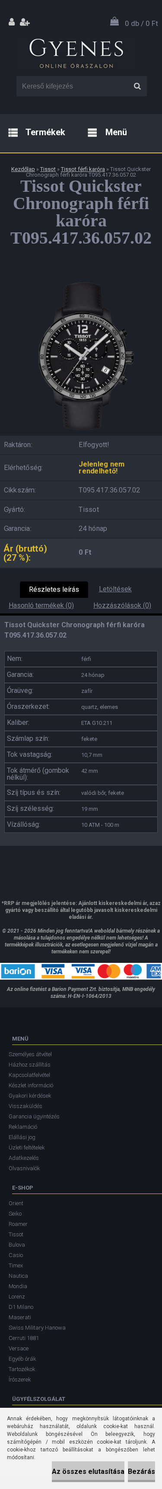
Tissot (48, 169)
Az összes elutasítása (88, 1471)
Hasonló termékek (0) (41, 605)
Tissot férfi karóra (83, 169)
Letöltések (115, 589)
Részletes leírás (54, 589)
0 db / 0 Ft (141, 23)
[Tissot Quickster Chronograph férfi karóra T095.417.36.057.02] (81, 278)
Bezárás (141, 1471)
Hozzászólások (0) (122, 605)
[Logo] (75, 51)
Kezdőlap (23, 169)
